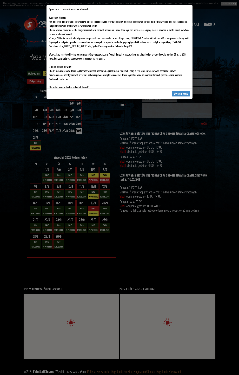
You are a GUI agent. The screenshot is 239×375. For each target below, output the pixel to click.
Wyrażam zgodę (181, 93)
